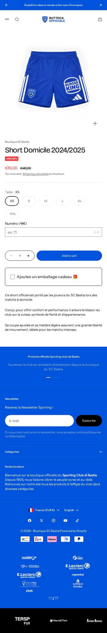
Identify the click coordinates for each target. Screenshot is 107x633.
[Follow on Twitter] (42, 520)
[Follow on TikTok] (77, 520)
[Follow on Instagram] (53, 520)
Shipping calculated (36, 174)
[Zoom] (95, 123)
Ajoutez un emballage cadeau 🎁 (47, 276)
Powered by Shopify (73, 531)
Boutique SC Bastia (17, 142)
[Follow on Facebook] (30, 520)
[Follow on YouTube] (65, 520)
